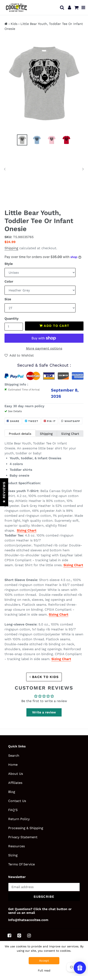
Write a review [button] (44, 712)
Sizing (13, 855)
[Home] (6, 24)
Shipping (11, 248)
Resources (16, 846)
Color (9, 281)
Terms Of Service (21, 864)
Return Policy (19, 819)
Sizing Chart (70, 434)
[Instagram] (29, 935)
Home (13, 765)
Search (13, 755)
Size (8, 299)
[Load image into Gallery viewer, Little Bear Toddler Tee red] (66, 139)
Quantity (12, 318)
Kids (14, 24)
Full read (44, 970)
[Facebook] (9, 935)
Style (9, 264)
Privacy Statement (22, 837)
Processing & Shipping (25, 828)
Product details (20, 434)
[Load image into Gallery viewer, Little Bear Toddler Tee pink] (51, 139)
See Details (15, 411)
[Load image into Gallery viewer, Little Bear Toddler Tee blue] (37, 139)
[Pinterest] (19, 935)
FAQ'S (13, 810)
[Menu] (83, 7)
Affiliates (15, 783)
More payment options (44, 348)
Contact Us (17, 801)
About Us (15, 774)
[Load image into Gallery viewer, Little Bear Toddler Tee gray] (22, 139)
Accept (44, 960)
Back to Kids (45, 677)
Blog (11, 792)
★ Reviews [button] (4, 492)
